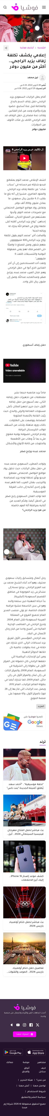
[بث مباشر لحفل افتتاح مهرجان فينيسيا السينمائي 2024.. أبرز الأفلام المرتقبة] (24, 810)
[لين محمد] (42, 77)
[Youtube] (18, 1025)
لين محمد (32, 78)
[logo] (24, 7)
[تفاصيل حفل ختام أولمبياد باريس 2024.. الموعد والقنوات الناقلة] (24, 948)
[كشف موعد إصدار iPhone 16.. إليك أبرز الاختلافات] (24, 856)
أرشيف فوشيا (27, 48)
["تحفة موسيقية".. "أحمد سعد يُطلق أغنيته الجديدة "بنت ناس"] (24, 764)
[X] (37, 1025)
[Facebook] (31, 1025)
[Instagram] (24, 1025)
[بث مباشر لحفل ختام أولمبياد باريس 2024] (24, 902)
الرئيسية (42, 48)
